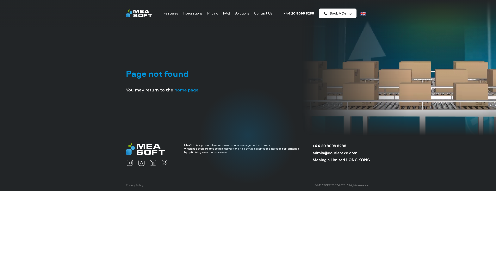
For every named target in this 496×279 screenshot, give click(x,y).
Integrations (192, 13)
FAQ (226, 13)
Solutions (242, 13)
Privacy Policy (134, 185)
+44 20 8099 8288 (299, 13)
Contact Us (263, 13)
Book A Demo (341, 13)
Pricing (212, 13)
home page (186, 90)
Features (171, 13)
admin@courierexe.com (335, 152)
